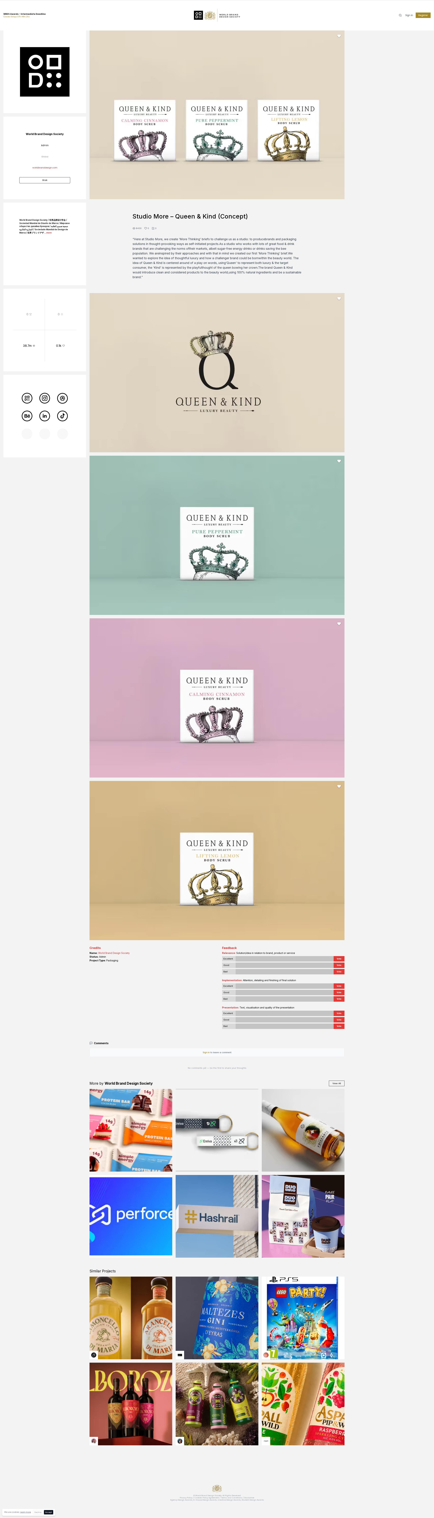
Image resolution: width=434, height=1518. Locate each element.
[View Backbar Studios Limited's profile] (94, 1355)
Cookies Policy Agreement (206, 1497)
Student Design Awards (253, 1500)
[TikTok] (62, 416)
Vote (339, 958)
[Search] (400, 15)
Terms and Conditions (231, 1497)
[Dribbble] (62, 398)
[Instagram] (44, 398)
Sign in (409, 15)
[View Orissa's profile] (180, 1441)
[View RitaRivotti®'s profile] (180, 1355)
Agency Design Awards (181, 1500)
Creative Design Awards (229, 1500)
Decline (37, 1512)
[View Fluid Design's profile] (266, 1355)
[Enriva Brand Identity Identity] (217, 1130)
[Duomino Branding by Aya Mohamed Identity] (303, 1216)
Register (423, 15)
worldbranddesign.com (44, 167)
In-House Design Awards (205, 1500)
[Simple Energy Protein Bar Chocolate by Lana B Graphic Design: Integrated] (131, 1130)
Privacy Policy (186, 1497)
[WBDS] (27, 398)
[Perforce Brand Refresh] (131, 1216)
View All (336, 1083)
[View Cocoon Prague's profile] (266, 1441)
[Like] (339, 36)
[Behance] (27, 416)
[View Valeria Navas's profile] (94, 1441)
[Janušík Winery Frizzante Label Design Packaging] (303, 1130)
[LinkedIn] (44, 416)
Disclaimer (249, 1497)
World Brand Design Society (114, 953)
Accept (48, 1512)
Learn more (25, 1512)
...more (48, 232)
